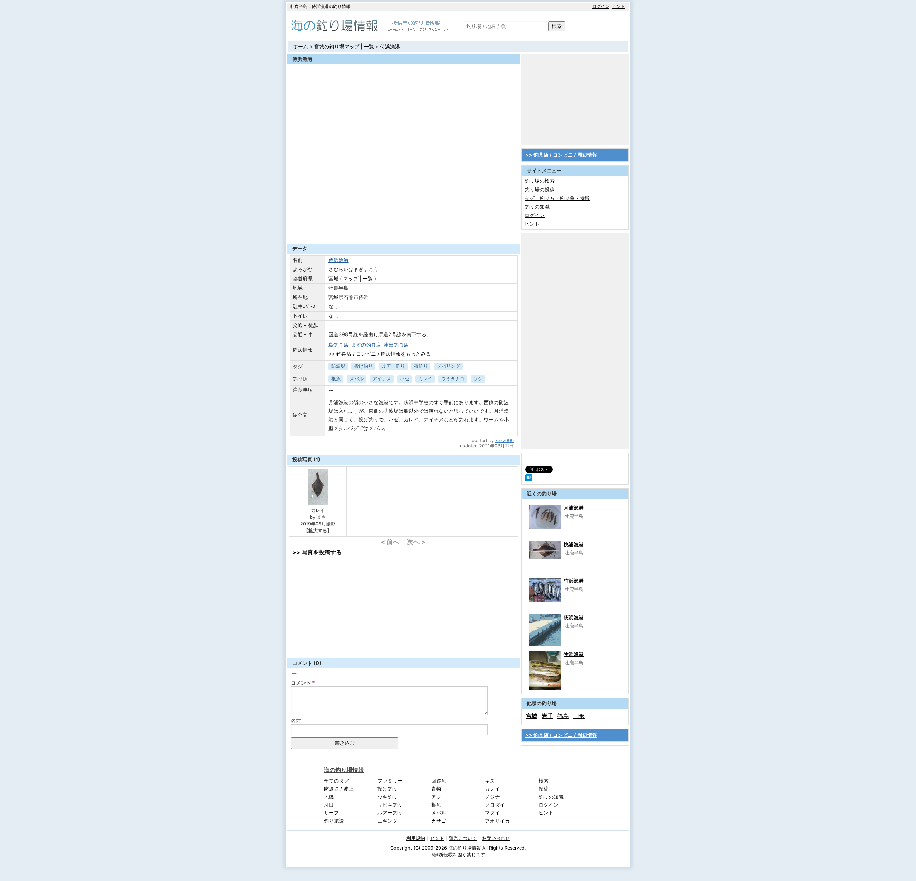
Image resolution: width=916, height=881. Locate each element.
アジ (436, 797)
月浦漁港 (574, 508)
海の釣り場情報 (344, 769)
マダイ (492, 812)
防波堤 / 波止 (339, 788)
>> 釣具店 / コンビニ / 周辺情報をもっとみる (379, 354)
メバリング (448, 366)
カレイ (425, 378)
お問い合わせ (496, 838)
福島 (563, 715)
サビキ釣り (390, 805)
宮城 (333, 278)
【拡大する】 (318, 530)
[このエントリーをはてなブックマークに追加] (528, 479)
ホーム (300, 46)
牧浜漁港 (574, 654)
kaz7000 (504, 440)
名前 (296, 721)
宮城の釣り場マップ (336, 46)
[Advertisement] (403, 226)
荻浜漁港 (574, 617)
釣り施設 (334, 821)
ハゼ (404, 378)
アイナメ (381, 378)
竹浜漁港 (574, 581)
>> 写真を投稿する (317, 552)
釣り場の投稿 (540, 189)
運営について (463, 838)
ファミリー (390, 781)
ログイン (600, 6)
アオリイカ (497, 821)
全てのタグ (336, 781)
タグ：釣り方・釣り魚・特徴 (557, 198)
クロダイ (495, 805)
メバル (357, 378)
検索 (557, 26)
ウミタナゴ (452, 378)
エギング (387, 821)
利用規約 (415, 838)
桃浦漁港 (574, 544)
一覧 (369, 46)
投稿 (544, 788)
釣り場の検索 (540, 181)
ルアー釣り (393, 366)
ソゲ (478, 378)
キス (490, 781)
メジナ (492, 797)
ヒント (618, 6)
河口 (329, 805)
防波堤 (338, 366)
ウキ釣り (387, 797)
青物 (436, 788)
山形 (579, 715)
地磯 (329, 797)
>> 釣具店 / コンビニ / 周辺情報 (561, 155)
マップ (350, 278)
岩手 (547, 715)
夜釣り (421, 366)
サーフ (331, 812)
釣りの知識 (537, 207)
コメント (301, 683)
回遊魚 (438, 781)
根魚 (336, 378)
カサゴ (438, 821)
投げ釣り (363, 366)
